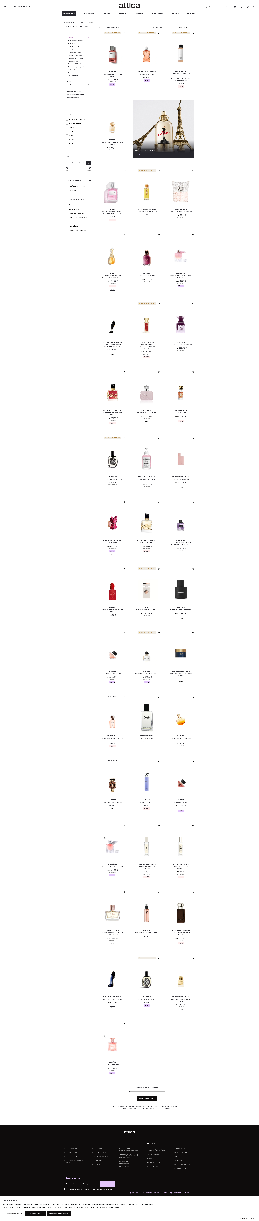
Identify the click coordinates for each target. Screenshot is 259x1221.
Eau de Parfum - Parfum (76, 40)
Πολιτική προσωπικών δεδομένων (102, 1189)
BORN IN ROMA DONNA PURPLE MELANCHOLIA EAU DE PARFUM (180, 543)
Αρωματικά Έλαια (73, 61)
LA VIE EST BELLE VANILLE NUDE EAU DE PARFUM (180, 276)
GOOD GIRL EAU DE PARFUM (112, 999)
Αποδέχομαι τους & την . (90, 1189)
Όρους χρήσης (83, 1189)
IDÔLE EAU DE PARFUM (112, 1065)
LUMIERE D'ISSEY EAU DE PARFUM (181, 211)
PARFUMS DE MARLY (147, 71)
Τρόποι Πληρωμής (99, 1148)
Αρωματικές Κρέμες (74, 52)
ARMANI (112, 140)
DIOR (112, 209)
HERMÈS (181, 735)
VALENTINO (181, 540)
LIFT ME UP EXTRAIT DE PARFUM (146, 610)
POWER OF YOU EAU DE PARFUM (146, 275)
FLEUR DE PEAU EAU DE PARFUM (112, 479)
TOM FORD (180, 342)
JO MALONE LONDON (146, 864)
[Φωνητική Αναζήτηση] (235, 7)
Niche (69, 84)
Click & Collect (97, 1160)
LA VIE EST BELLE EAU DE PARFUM (112, 866)
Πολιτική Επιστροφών (100, 1156)
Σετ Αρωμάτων (73, 75)
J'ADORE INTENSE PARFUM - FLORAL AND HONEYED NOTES (112, 276)
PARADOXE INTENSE (180, 802)
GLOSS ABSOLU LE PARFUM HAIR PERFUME (112, 739)
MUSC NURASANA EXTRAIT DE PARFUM (112, 75)
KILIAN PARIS (181, 410)
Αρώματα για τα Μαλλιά (76, 58)
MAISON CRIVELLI (112, 71)
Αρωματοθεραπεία (73, 97)
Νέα (175, 1156)
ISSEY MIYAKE (181, 209)
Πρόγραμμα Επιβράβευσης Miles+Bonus (124, 1164)
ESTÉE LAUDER (146, 410)
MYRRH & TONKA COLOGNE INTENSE (181, 933)
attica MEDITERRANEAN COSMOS (73, 1162)
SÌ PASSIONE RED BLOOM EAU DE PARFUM (112, 610)
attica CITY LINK (70, 1148)
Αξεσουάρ (71, 72)
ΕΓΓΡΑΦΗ (106, 1184)
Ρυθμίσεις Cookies (12, 1213)
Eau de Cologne (73, 46)
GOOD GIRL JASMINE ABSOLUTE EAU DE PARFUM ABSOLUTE (112, 345)
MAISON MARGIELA (146, 476)
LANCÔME (180, 273)
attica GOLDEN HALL (72, 1152)
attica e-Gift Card (102, 1164)
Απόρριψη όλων (35, 1213)
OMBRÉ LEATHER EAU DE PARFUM (181, 610)
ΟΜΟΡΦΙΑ (74, 22)
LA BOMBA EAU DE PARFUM (112, 543)
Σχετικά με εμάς (180, 1148)
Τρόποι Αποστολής (99, 1152)
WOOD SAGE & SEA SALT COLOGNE (181, 867)
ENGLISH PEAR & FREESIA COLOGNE (147, 867)
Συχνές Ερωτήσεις (154, 1154)
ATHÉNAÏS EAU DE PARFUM (146, 74)
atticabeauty (161, 1192)
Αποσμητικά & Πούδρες (75, 64)
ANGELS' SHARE (181, 413)
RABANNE (112, 799)
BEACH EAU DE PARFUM (146, 738)
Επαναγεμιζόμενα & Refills (75, 94)
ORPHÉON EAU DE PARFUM (146, 999)
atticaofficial (151, 1192)
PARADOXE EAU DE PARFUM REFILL (146, 933)
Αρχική (66, 22)
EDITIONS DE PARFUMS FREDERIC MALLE (181, 74)
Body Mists (71, 49)
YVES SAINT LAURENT (112, 410)
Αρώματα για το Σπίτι (74, 91)
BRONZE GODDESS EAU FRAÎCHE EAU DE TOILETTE (112, 933)
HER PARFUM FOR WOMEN (180, 479)
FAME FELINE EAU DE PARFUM (112, 802)
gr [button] (5, 7)
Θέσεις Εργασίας (180, 1152)
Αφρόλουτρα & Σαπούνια (76, 55)
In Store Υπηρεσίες (154, 1158)
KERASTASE (112, 735)
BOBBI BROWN (146, 735)
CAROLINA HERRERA (146, 209)
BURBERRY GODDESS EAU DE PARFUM (180, 1000)
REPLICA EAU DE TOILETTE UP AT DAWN (146, 480)
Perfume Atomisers (74, 69)
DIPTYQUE (112, 476)
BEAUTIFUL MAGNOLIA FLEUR (146, 413)
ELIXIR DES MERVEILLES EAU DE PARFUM (181, 739)
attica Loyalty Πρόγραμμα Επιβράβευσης (129, 1156)
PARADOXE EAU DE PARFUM (112, 673)
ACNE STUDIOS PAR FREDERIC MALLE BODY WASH (181, 79)
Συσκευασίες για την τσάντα (77, 67)
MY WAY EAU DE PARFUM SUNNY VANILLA (112, 143)
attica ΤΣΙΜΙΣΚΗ (70, 1156)
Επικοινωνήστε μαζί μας (156, 1150)
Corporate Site (180, 1168)
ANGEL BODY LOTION (147, 802)
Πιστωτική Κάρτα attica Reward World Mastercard (129, 1150)
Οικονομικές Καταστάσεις (184, 1164)
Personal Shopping (154, 1162)
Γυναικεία (70, 37)
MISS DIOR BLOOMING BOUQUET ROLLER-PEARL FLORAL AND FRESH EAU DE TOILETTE (112, 212)
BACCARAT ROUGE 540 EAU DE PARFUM (146, 347)
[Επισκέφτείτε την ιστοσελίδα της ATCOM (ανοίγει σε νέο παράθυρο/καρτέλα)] (247, 1218)
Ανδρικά (69, 81)
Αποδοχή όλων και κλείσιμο (59, 1213)
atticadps (136, 1192)
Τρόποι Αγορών (153, 1166)
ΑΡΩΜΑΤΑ (82, 22)
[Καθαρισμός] (231, 7)
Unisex (69, 88)
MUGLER (146, 799)
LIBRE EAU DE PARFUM (146, 543)
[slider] (67, 168)
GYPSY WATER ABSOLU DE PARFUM (146, 673)
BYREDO (146, 671)
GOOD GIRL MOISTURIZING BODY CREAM (181, 674)
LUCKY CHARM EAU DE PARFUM (146, 211)
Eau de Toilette (73, 43)
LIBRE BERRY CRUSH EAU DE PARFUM (112, 413)
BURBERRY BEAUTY (181, 476)
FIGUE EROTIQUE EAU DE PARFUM (181, 344)
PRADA (112, 671)
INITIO (146, 607)
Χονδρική (178, 1160)
